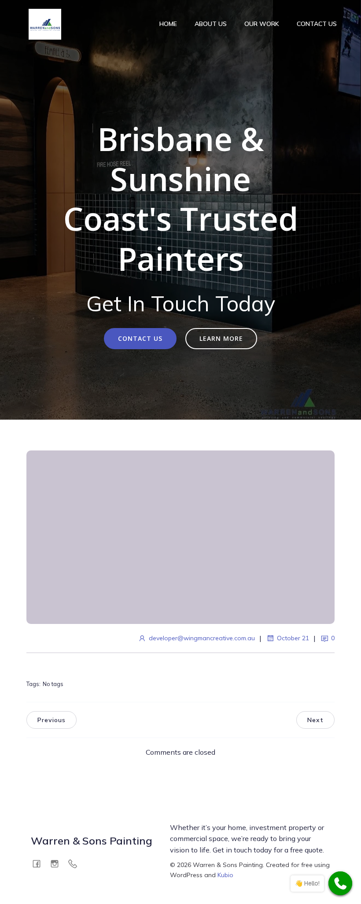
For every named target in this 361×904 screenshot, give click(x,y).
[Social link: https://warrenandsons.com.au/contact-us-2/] (76, 863)
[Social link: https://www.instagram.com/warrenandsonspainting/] (58, 863)
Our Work (261, 24)
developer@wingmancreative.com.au (202, 638)
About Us (211, 24)
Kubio (225, 875)
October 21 (293, 638)
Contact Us (317, 24)
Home (168, 24)
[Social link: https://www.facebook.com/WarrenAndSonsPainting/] (40, 863)
